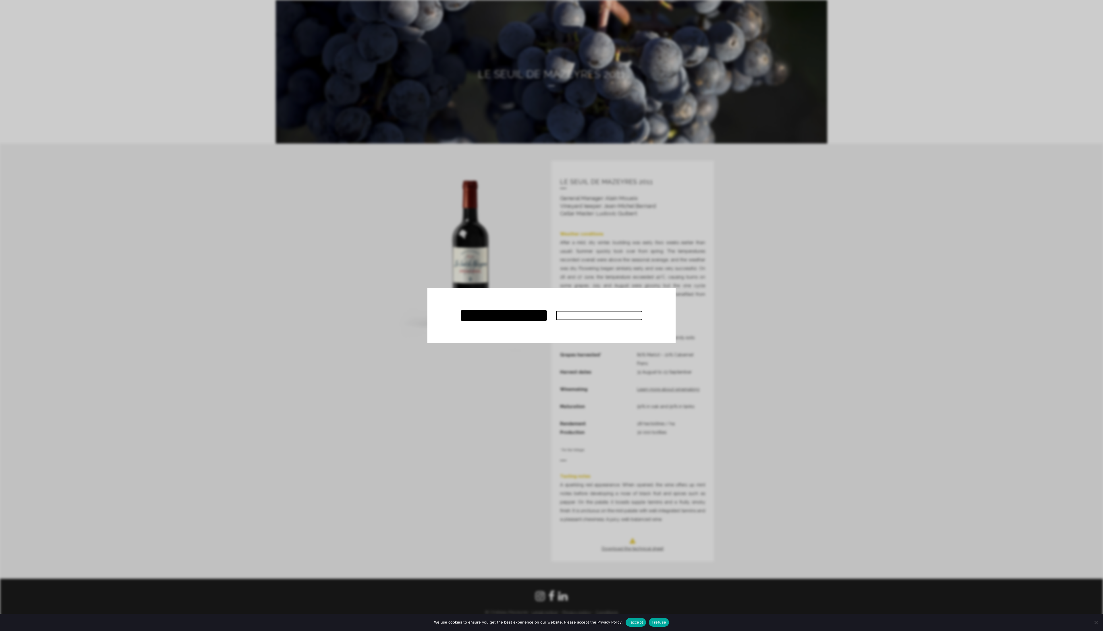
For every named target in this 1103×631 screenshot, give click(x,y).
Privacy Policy (609, 622)
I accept (635, 622)
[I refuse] (1096, 622)
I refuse (659, 622)
